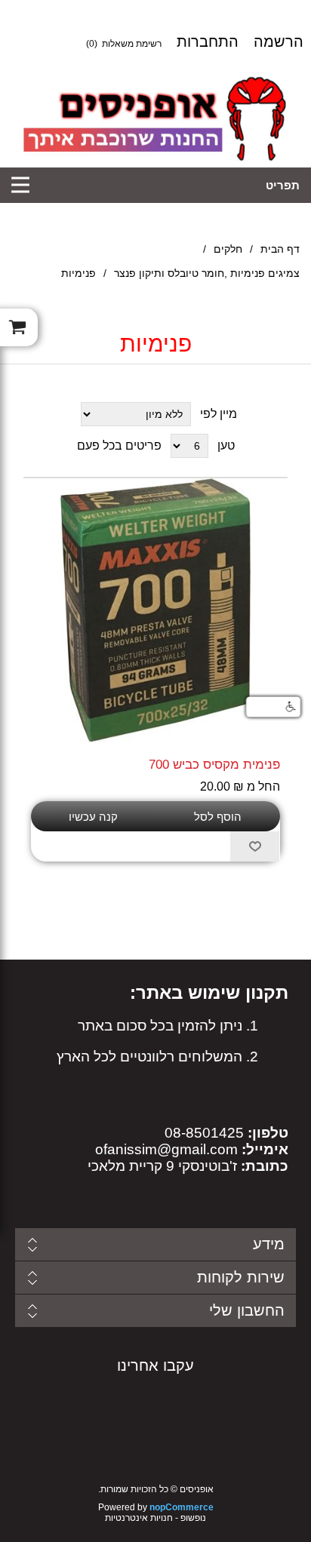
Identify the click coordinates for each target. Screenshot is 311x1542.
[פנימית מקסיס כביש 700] (155, 610)
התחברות (208, 41)
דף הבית (280, 249)
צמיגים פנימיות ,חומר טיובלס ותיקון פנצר (207, 273)
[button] (273, 706)
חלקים (228, 249)
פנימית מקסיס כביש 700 (214, 764)
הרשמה (278, 41)
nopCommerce (181, 1507)
